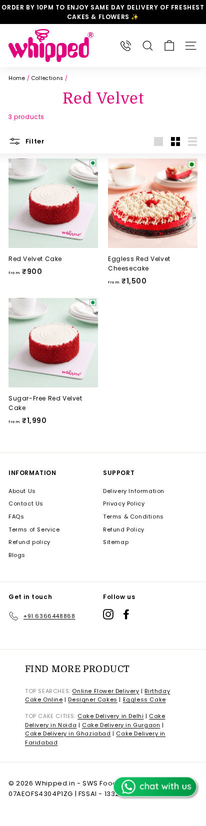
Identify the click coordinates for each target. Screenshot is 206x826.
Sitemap (115, 542)
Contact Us (26, 504)
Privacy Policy (123, 504)
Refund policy (29, 542)
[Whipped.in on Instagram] (108, 614)
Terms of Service (34, 530)
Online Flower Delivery (105, 691)
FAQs (16, 516)
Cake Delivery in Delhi (111, 716)
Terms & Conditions (133, 516)
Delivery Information (133, 491)
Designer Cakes (92, 700)
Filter (34, 141)
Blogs (17, 555)
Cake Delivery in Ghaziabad (68, 734)
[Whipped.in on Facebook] (126, 614)
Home (16, 78)
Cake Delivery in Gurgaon (121, 725)
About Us (22, 491)
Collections (48, 78)
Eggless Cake (144, 700)
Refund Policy (123, 530)
